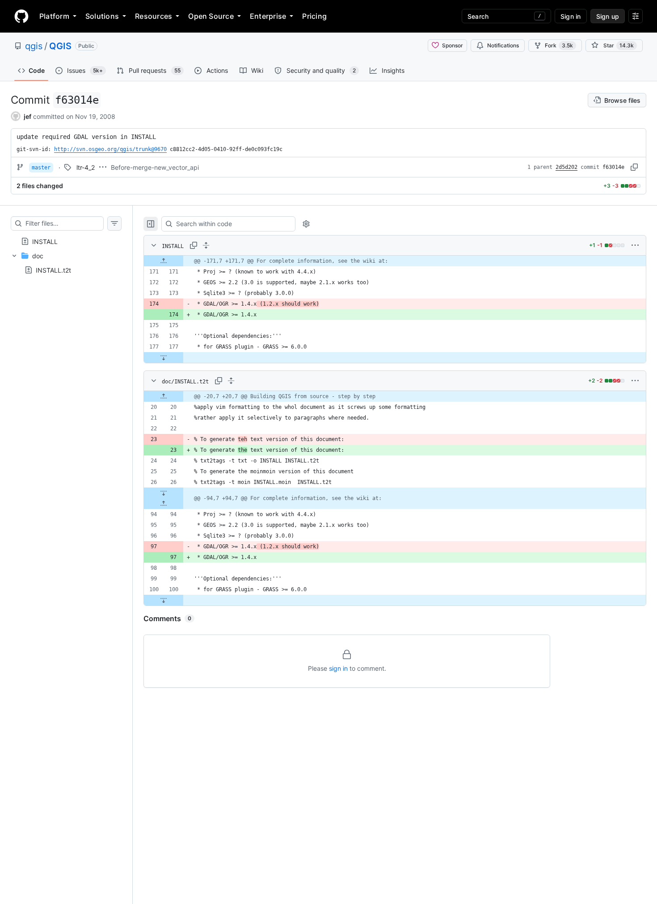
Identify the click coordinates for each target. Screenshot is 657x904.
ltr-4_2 (85, 167)
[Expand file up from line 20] (163, 396)
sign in (338, 668)
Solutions (102, 16)
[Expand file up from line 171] (163, 261)
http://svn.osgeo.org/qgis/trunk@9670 (110, 149)
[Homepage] (21, 16)
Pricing (314, 16)
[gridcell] (395, 261)
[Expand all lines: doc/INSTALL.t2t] (231, 380)
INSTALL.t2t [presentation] (53, 270)
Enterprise (268, 16)
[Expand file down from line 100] (163, 600)
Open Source (211, 16)
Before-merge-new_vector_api (155, 167)
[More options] (635, 245)
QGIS (60, 46)
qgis (33, 46)
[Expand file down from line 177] (163, 357)
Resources (153, 16)
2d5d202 (566, 167)
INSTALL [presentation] (45, 241)
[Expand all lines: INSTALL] (206, 245)
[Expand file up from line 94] (163, 503)
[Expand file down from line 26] (163, 493)
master (41, 167)
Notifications (503, 45)
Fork (559, 45)
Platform (54, 16)
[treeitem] (66, 241)
